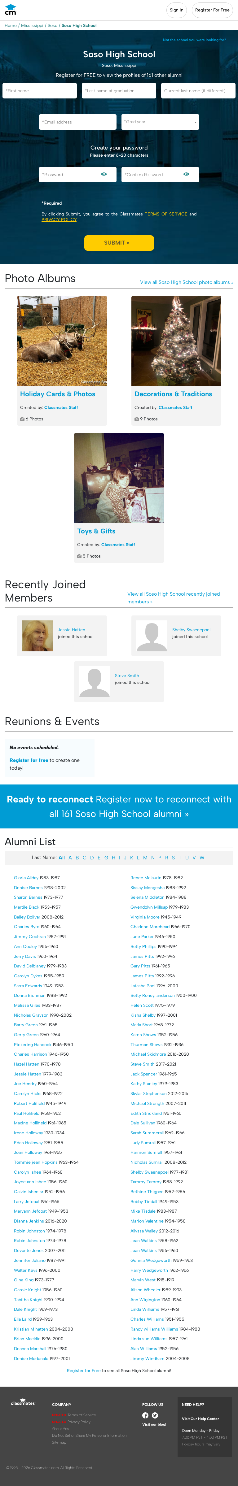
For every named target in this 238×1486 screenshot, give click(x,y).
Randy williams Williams (154, 1329)
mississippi (32, 25)
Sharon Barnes (28, 897)
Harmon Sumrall (146, 1152)
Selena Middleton (147, 897)
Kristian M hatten (31, 1329)
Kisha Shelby (143, 1015)
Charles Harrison (30, 1054)
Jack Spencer (143, 1074)
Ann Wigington (145, 1299)
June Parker (142, 936)
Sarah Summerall (147, 1133)
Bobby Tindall (143, 1201)
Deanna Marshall (30, 1348)
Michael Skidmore (148, 1054)
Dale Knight (25, 1309)
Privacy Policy (59, 219)
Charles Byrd (26, 926)
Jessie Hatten (71, 629)
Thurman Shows (146, 1044)
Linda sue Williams (149, 1338)
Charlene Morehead (150, 926)
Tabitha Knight (28, 1299)
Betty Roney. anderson (152, 995)
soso (52, 25)
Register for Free (84, 1370)
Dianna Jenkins (29, 1221)
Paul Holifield (26, 1113)
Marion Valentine (147, 1221)
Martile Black (26, 907)
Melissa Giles (27, 1005)
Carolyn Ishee (27, 1172)
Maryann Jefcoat (30, 1211)
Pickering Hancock (32, 1044)
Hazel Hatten (26, 1064)
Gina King (23, 1280)
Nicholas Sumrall (146, 1162)
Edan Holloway (28, 1142)
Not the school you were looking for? (194, 40)
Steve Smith (127, 675)
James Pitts (142, 956)
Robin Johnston (29, 1231)
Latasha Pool (142, 985)
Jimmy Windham (147, 1358)
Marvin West (143, 1280)
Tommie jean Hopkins (36, 1162)
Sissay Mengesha (147, 887)
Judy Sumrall (143, 1142)
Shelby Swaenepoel (191, 629)
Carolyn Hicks (28, 1093)
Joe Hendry (25, 1083)
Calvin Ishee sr (28, 1191)
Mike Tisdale (143, 1211)
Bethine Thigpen (147, 1191)
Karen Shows (143, 1034)
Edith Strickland (146, 1113)
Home (11, 25)
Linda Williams (144, 1309)
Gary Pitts (140, 966)
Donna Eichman (30, 995)
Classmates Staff (61, 407)
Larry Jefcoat (27, 1201)
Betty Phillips (143, 946)
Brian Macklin (27, 1338)
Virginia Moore (145, 917)
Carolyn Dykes (28, 976)
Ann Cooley (25, 946)
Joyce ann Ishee (30, 1181)
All (62, 858)
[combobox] (160, 122)
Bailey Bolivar (27, 917)
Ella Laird (23, 1319)
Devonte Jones (29, 1250)
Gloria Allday (26, 877)
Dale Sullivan (142, 1123)
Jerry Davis (25, 956)
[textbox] (160, 121)
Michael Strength (147, 1103)
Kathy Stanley (143, 1083)
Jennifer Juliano (30, 1260)
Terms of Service (166, 214)
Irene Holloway (28, 1133)
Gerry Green (26, 1034)
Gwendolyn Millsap (149, 907)
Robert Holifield (29, 1103)
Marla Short (141, 1025)
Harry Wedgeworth (149, 1270)
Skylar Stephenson (148, 1093)
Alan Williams (143, 1348)
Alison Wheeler (145, 1290)
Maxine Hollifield (30, 1123)
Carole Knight (27, 1290)
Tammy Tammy (145, 1181)
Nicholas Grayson (31, 1015)
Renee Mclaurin (145, 877)
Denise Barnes (28, 887)
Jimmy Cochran (30, 936)
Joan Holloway (28, 1152)
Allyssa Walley (144, 1231)
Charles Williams (147, 1319)
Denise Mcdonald (31, 1358)
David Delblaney (30, 966)
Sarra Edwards (28, 985)
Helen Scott (142, 1005)
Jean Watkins (143, 1240)
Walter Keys (25, 1270)
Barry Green (26, 1025)
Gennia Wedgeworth (151, 1260)
